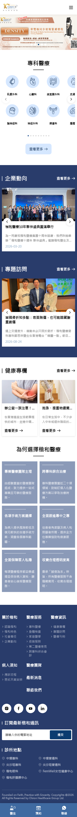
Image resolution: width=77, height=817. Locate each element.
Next (71, 99)
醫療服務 (34, 617)
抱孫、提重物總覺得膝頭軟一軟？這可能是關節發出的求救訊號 (57, 408)
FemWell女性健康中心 (58, 771)
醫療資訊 (58, 617)
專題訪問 (59, 632)
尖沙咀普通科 (52, 765)
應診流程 (10, 675)
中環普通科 (50, 758)
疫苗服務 (35, 641)
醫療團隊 (34, 665)
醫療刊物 (59, 636)
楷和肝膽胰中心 (16, 778)
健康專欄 (59, 627)
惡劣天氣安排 (13, 679)
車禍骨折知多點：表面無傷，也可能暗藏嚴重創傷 (37, 319)
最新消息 (34, 678)
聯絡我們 (34, 690)
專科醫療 (35, 627)
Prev (6, 99)
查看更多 (36, 149)
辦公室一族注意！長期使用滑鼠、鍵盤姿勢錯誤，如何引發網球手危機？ (19, 408)
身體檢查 (35, 632)
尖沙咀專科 (13, 765)
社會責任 (10, 636)
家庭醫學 (35, 636)
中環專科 (12, 758)
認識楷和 (10, 627)
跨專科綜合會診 (38, 653)
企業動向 (10, 641)
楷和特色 (10, 632)
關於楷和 (9, 617)
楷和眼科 (12, 771)
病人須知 (9, 665)
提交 (61, 735)
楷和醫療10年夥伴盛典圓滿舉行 (29, 227)
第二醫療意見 (38, 647)
